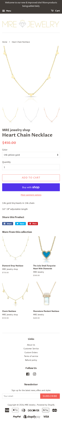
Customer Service (31, 348)
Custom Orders (31, 352)
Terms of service (31, 356)
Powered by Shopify (46, 404)
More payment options (31, 194)
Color (4, 149)
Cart (57, 10)
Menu (8, 10)
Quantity (6, 162)
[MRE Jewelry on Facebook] (27, 374)
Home (4, 42)
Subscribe (50, 396)
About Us (31, 345)
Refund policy (31, 360)
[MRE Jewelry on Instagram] (34, 374)
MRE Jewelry (30, 404)
